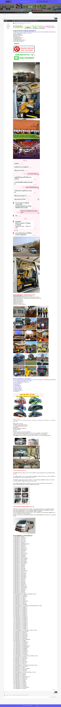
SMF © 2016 (27, 705)
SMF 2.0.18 (24, 705)
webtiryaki (37, 705)
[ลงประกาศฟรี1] (8, 1)
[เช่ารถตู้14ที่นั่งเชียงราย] (24, 52)
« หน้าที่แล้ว (54, 17)
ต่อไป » (56, 17)
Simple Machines (30, 705)
